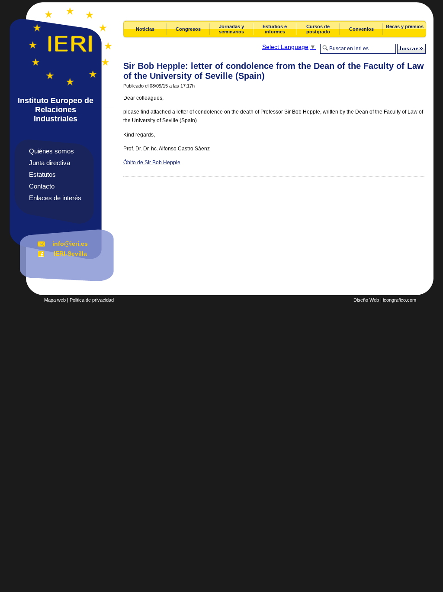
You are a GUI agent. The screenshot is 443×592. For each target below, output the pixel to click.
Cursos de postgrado (318, 29)
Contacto (42, 186)
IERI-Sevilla (70, 253)
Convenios (361, 29)
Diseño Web (366, 300)
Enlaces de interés (55, 198)
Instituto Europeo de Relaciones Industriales (55, 109)
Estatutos (42, 174)
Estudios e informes (275, 29)
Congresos (188, 29)
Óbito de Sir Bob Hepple (151, 162)
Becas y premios (405, 26)
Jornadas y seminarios (231, 29)
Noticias (145, 29)
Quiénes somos (51, 151)
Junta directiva (49, 162)
